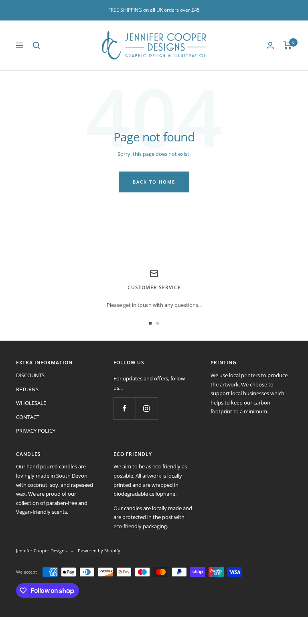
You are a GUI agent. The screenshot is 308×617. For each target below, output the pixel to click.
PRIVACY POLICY (35, 430)
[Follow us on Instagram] (147, 408)
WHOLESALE (31, 403)
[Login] (270, 45)
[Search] (36, 45)
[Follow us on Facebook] (124, 408)
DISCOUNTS (30, 375)
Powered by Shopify (99, 551)
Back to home (154, 182)
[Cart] (288, 45)
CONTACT (27, 417)
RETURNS (27, 389)
